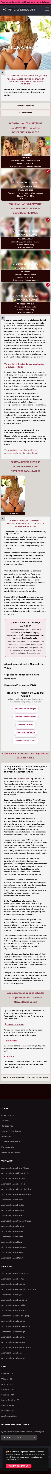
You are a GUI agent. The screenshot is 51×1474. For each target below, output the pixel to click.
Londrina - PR (7, 1405)
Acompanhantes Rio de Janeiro (16, 1189)
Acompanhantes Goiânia (12, 1210)
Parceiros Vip (7, 1147)
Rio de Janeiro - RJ (10, 1400)
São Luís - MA (7, 1395)
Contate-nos (7, 1126)
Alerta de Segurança (10, 1152)
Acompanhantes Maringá (13, 1331)
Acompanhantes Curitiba (13, 1178)
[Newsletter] (35, 1437)
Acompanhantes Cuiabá (12, 1215)
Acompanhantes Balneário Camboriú (18, 1289)
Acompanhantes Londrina (13, 1321)
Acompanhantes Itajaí (11, 1294)
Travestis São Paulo (25, 732)
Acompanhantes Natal (11, 1242)
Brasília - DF (7, 1384)
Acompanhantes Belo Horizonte (16, 1194)
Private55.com (23, 779)
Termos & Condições (11, 1131)
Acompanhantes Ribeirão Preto (16, 1347)
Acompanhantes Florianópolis (15, 1173)
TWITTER (9, 1056)
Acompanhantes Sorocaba (13, 1358)
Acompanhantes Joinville (13, 1305)
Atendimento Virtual (11, 1141)
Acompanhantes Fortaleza (13, 1247)
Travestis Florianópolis (25, 716)
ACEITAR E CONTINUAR (18, 1466)
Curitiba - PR (7, 1373)
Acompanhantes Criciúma (13, 1310)
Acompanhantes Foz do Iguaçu (15, 1316)
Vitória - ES (6, 1379)
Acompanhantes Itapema (13, 1284)
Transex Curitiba (25, 724)
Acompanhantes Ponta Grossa (15, 1326)
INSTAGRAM (11, 1040)
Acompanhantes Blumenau (14, 1300)
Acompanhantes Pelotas (12, 1279)
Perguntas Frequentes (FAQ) (20, 685)
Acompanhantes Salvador (13, 1226)
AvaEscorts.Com (9, 1416)
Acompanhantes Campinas (13, 1342)
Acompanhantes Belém (12, 1252)
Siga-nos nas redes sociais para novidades (21, 676)
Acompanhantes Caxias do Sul (15, 1273)
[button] (6, 43)
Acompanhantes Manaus (12, 1258)
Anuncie (5, 1120)
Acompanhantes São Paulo (13, 1184)
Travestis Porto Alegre (25, 708)
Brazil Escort (7, 1411)
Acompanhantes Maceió (12, 1231)
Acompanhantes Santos (12, 1353)
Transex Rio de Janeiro (26, 741)
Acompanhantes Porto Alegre (15, 1168)
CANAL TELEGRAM (15, 1024)
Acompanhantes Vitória (12, 1199)
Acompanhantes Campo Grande (16, 1221)
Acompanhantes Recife (12, 1236)
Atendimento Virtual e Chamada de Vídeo (24, 666)
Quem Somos (7, 1115)
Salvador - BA (7, 1389)
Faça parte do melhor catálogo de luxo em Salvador (25, 2)
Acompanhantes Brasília (12, 1205)
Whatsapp (6, 1136)
